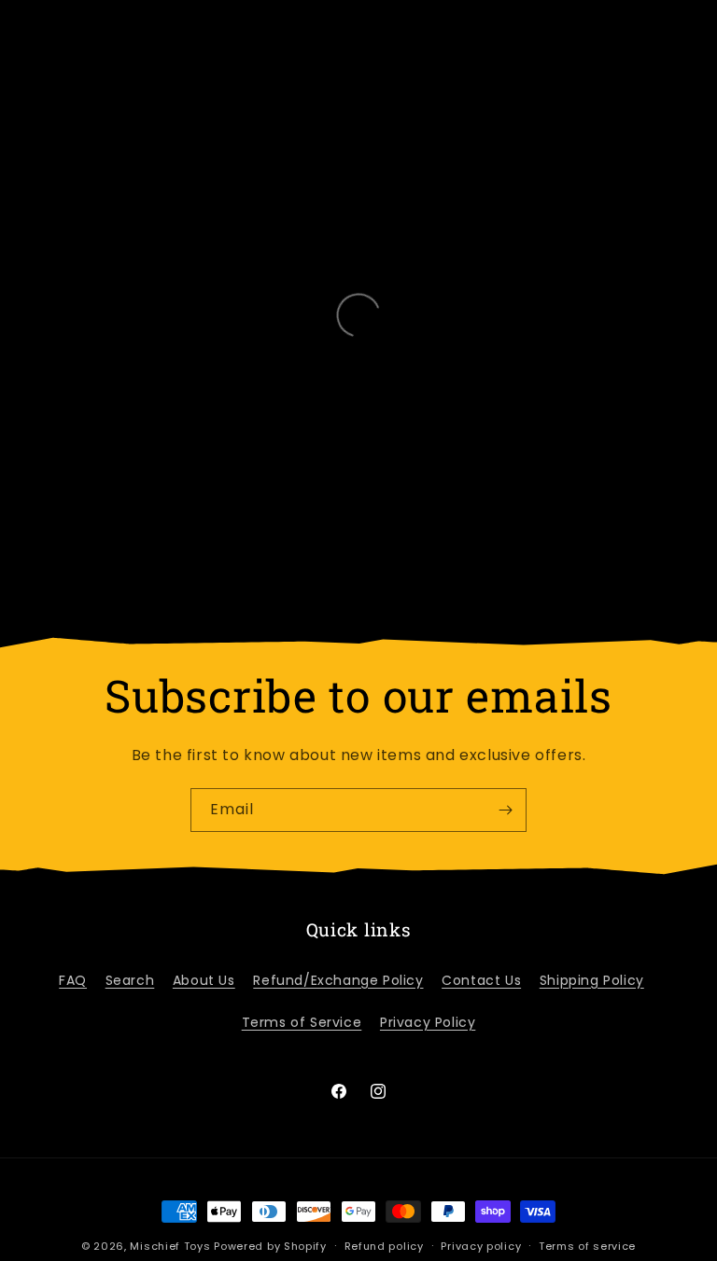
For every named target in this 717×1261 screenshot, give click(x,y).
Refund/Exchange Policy (338, 980)
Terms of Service (302, 1022)
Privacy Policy (427, 1022)
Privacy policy (481, 1246)
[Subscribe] (505, 810)
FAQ (73, 980)
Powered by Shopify (270, 1246)
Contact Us (481, 980)
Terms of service (587, 1246)
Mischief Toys (170, 1246)
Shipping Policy (592, 980)
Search (130, 980)
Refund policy (384, 1246)
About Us (204, 980)
